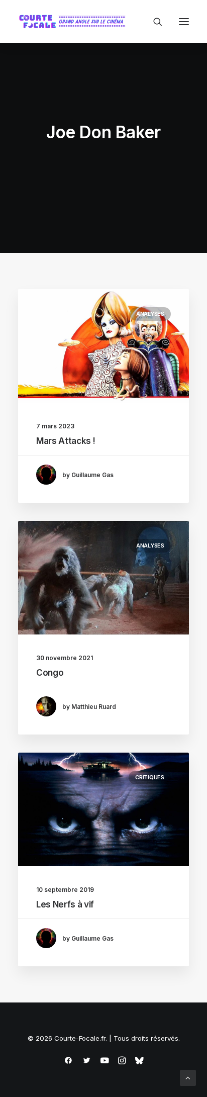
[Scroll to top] (188, 1077)
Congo (49, 673)
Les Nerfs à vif (65, 904)
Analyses (150, 313)
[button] (184, 21)
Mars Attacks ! (65, 441)
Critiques (149, 777)
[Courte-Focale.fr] (74, 22)
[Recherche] (153, 21)
